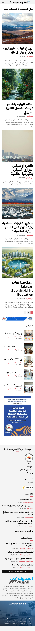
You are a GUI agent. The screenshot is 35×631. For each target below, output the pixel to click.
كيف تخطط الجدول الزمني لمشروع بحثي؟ (13, 359)
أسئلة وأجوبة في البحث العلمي (15, 337)
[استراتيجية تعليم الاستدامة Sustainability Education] (17, 262)
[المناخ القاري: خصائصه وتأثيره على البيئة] (17, 28)
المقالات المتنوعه (29, 517)
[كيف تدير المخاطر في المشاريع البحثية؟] (28, 348)
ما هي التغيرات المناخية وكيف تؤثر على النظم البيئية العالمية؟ (17, 227)
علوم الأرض (29, 56)
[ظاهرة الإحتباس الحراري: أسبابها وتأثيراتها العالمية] (17, 146)
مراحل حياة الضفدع (26, 499)
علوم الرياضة (30, 508)
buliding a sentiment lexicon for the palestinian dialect (19, 522)
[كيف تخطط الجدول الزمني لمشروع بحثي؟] (28, 361)
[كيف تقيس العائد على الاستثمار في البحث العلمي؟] (28, 387)
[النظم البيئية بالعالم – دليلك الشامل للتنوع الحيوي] (17, 84)
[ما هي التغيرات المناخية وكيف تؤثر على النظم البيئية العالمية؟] (17, 203)
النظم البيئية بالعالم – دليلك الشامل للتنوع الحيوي (18, 108)
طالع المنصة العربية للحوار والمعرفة (17, 571)
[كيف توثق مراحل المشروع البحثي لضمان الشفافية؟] (28, 335)
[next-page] (25, 312)
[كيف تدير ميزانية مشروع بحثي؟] (28, 374)
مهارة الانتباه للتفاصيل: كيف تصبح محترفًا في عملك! (18, 513)
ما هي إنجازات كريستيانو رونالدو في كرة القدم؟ (17, 506)
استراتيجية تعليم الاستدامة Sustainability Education (22, 288)
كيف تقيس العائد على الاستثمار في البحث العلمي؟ (13, 385)
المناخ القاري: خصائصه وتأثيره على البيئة (17, 50)
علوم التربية (29, 298)
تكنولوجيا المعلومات (28, 526)
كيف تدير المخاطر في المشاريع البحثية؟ (12, 347)
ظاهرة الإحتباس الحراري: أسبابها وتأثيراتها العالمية (22, 169)
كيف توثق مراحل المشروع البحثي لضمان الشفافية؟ (13, 333)
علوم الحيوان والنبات (28, 502)
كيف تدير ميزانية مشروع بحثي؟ (14, 373)
